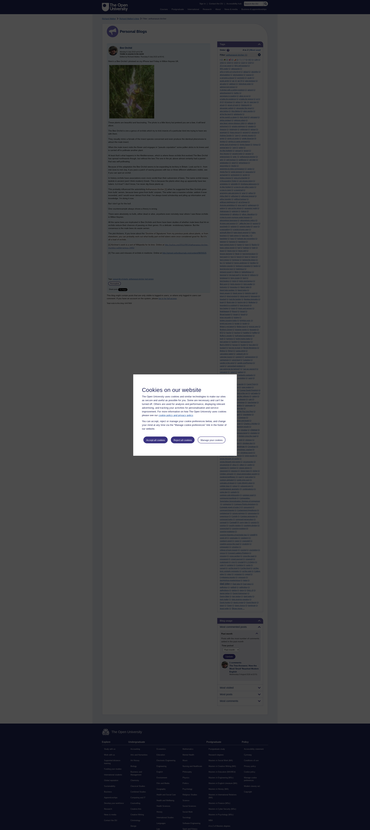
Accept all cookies (155, 440)
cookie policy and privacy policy (176, 415)
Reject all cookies (183, 440)
